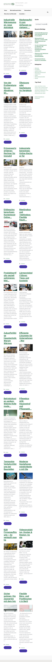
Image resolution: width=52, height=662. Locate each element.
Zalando (44, 93)
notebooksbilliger (43, 90)
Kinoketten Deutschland (39, 88)
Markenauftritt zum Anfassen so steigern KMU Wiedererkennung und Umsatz (41, 40)
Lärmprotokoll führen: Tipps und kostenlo (25, 277)
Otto (41, 91)
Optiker (39, 91)
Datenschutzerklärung (39, 96)
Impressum (37, 98)
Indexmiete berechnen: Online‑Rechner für (25, 152)
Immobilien (22, 13)
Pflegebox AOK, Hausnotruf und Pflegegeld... (25, 403)
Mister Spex (45, 88)
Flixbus (39, 87)
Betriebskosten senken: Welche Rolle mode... (10, 402)
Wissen (6, 452)
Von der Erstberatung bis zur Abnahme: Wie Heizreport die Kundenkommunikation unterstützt (41, 48)
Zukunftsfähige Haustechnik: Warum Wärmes (10, 338)
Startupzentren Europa (38, 93)
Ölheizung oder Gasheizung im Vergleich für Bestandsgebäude (41, 55)
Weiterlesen (7, 76)
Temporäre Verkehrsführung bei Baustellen (10, 465)
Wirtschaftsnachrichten (15, 10)
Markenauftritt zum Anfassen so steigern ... (25, 23)
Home (5, 10)
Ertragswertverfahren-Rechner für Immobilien (40, 59)
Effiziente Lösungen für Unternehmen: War (25, 337)
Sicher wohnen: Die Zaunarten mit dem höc (10, 597)
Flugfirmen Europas (44, 87)
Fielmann (36, 87)
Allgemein (7, 73)
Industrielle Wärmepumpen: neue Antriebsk (10, 23)
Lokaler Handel (38, 71)
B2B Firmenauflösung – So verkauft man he (10, 534)
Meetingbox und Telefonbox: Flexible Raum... (25, 214)
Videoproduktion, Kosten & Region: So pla (25, 533)
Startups (44, 91)
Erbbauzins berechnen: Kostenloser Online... (9, 213)
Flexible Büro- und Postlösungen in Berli (25, 597)
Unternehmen (27, 10)
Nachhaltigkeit (37, 90)
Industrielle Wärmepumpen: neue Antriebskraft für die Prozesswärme (41, 34)
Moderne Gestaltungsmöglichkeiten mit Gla (25, 465)
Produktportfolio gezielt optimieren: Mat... (10, 277)
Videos (22, 578)
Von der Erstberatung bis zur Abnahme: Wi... (10, 87)
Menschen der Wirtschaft (10, 13)
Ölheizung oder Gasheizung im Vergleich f (25, 87)
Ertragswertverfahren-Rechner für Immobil (10, 152)
